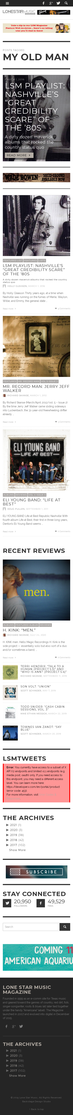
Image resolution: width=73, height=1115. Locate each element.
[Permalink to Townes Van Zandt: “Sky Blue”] (10, 732)
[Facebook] (43, 3)
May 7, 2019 (49, 690)
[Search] (7, 3)
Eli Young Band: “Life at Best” (32, 502)
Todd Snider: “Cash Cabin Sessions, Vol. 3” (43, 708)
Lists (42, 260)
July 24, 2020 (38, 635)
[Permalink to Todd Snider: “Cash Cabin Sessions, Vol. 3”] (10, 712)
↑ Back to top (36, 1109)
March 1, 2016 (36, 286)
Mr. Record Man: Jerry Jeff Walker (36, 388)
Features (30, 260)
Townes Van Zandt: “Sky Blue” (41, 728)
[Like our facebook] (40, 903)
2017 (13, 845)
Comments (64, 308)
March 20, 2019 (52, 734)
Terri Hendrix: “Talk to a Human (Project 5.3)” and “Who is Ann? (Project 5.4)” (44, 669)
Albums (9, 495)
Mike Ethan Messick (34, 713)
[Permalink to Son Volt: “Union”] (10, 692)
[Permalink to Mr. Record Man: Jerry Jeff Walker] (36, 349)
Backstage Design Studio (36, 1101)
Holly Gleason (17, 286)
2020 (14, 830)
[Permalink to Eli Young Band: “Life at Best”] (36, 462)
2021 (13, 825)
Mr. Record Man (28, 381)
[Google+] (50, 3)
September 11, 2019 (55, 676)
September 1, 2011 (37, 509)
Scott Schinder (31, 690)
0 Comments (63, 531)
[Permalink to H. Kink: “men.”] (36, 592)
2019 (13, 835)
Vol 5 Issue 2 (49, 381)
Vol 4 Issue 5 (37, 495)
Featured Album (27, 625)
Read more (8, 309)
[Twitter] (58, 3)
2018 (13, 840)
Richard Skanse (18, 395)
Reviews (21, 495)
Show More (17, 850)
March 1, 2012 (38, 395)
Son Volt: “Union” (36, 686)
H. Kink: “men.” (19, 630)
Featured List (13, 260)
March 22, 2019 (57, 713)
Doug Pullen (16, 509)
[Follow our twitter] (7, 903)
